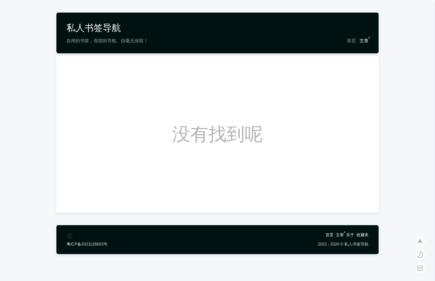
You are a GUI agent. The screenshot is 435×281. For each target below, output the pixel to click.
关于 (350, 235)
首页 (351, 40)
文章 (364, 40)
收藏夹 (362, 235)
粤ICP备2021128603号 (86, 244)
